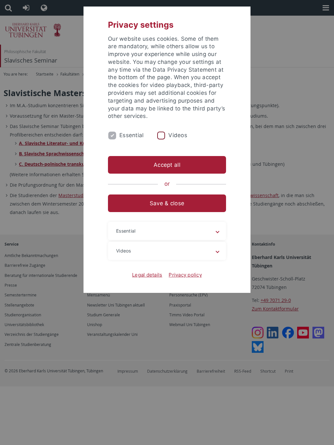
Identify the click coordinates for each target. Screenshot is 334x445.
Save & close (167, 203)
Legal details (147, 275)
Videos (177, 135)
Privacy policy (185, 275)
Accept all (167, 165)
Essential (131, 135)
